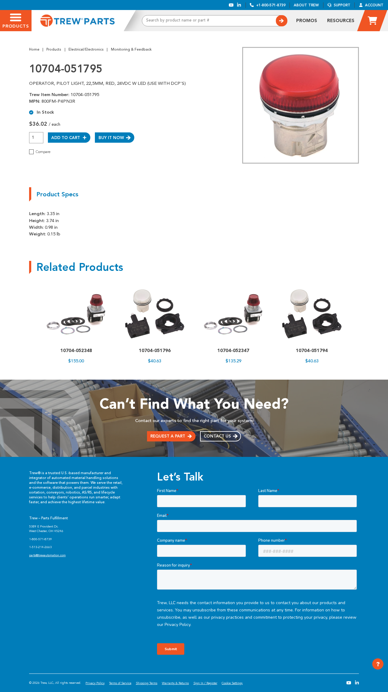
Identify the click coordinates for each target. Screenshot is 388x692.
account (374, 5)
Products (53, 49)
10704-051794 (312, 350)
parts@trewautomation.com (47, 555)
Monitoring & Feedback (131, 49)
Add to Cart (65, 137)
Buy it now (111, 137)
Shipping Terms (146, 683)
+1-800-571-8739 (271, 5)
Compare (43, 152)
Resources (340, 20)
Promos (306, 20)
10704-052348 (76, 350)
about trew (306, 5)
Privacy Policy (95, 683)
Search (281, 20)
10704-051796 (155, 350)
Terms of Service (120, 683)
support (342, 5)
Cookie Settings (232, 683)
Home (34, 49)
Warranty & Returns (175, 683)
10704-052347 (233, 350)
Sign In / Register (205, 683)
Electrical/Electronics (86, 49)
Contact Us (217, 436)
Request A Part (167, 436)
